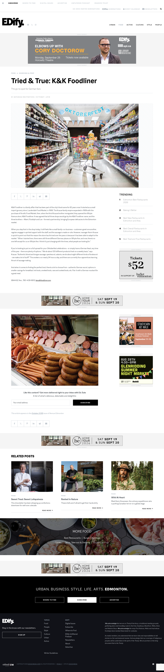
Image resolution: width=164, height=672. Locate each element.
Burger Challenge (92, 537)
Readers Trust (101, 3)
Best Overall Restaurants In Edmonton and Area (135, 230)
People (158, 25)
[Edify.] (13, 22)
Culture (139, 25)
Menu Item (48, 650)
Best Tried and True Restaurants (137, 239)
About (67, 643)
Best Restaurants (72, 537)
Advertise (62, 3)
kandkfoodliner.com (43, 280)
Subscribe (13, 3)
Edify (67, 620)
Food (121, 25)
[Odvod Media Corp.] (8, 665)
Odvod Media (73, 664)
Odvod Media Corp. (34, 664)
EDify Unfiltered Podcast (71, 635)
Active (130, 25)
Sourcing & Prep (26, 73)
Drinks (58, 542)
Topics (47, 620)
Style (149, 25)
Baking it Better (130, 210)
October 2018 (37, 413)
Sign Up (21, 635)
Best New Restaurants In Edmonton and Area (134, 219)
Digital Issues (46, 3)
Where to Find (29, 3)
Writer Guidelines (51, 653)
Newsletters (70, 640)
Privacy (59, 664)
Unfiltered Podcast (80, 3)
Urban (112, 25)
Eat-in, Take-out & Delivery (77, 542)
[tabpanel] (82, 594)
